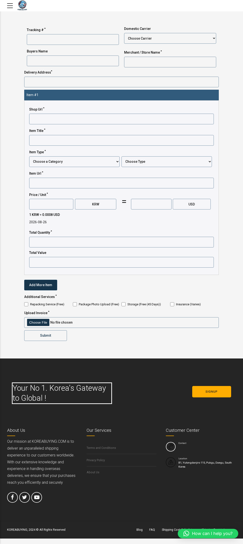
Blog (139, 529)
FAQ (152, 529)
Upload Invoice (36, 312)
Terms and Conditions (101, 448)
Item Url (36, 173)
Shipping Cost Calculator (178, 529)
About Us (93, 472)
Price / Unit (38, 194)
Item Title (37, 130)
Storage (144, 304)
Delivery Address (38, 72)
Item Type (37, 151)
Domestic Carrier (137, 29)
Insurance (188, 304)
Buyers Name (37, 51)
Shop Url (36, 109)
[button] (208, 533)
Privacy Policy (96, 460)
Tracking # (36, 29)
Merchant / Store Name (143, 52)
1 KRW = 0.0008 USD (44, 215)
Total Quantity (40, 232)
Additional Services (40, 296)
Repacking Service (47, 304)
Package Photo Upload (99, 304)
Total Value (37, 253)
